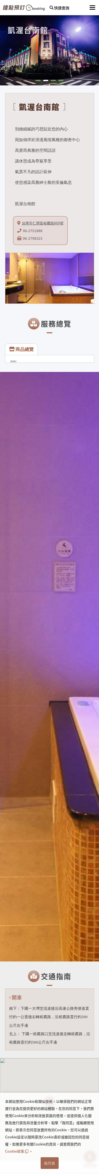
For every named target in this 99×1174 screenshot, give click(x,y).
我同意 (49, 1163)
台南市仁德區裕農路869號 (42, 222)
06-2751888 (32, 230)
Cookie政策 (14, 1151)
